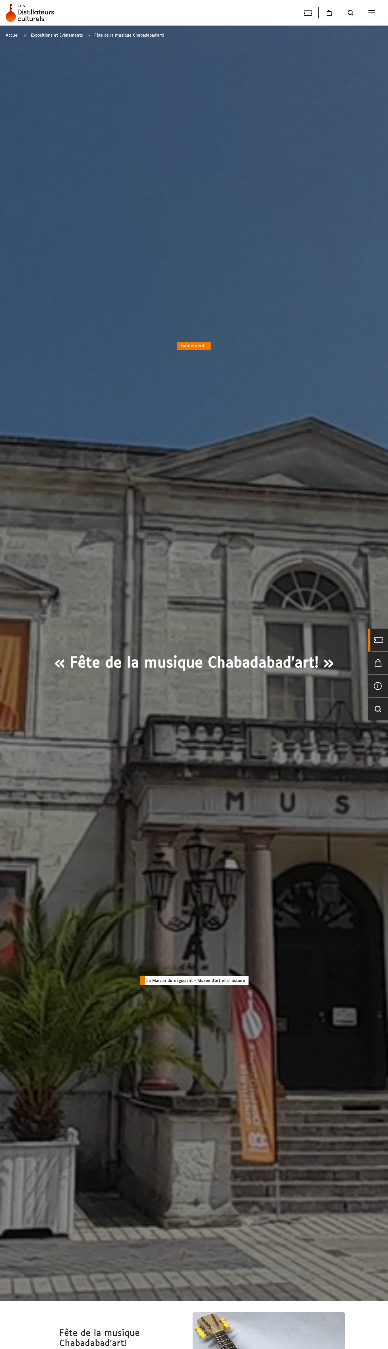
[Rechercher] (350, 13)
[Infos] (378, 686)
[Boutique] (329, 13)
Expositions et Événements (57, 35)
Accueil (13, 35)
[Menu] (372, 13)
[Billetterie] (308, 13)
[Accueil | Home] (31, 13)
